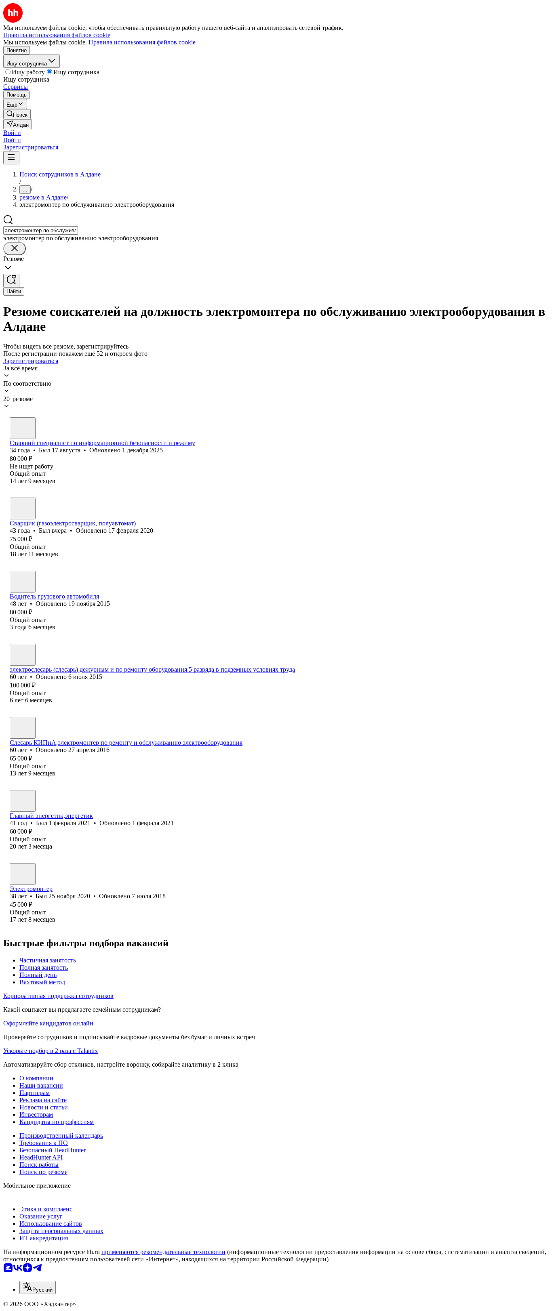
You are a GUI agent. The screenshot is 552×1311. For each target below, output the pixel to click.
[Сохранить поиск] (11, 280)
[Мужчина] (23, 428)
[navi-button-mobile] (11, 157)
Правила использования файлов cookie (142, 42)
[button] (12, 132)
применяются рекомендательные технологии (163, 1251)
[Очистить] (14, 248)
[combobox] (40, 230)
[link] (17, 114)
